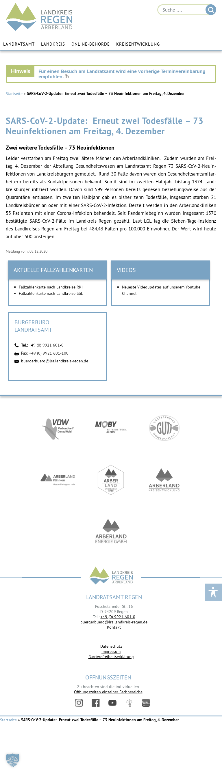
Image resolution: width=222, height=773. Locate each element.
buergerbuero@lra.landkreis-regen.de (54, 361)
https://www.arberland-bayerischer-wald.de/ (111, 480)
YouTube (112, 703)
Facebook (96, 703)
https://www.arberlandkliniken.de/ (57, 480)
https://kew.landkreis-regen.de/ (164, 480)
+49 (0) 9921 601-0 (46, 345)
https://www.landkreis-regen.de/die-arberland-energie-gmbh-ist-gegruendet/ (111, 532)
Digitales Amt (129, 703)
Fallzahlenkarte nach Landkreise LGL (51, 293)
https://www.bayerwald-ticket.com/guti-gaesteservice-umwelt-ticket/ (164, 428)
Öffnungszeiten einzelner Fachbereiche (108, 691)
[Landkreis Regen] (111, 576)
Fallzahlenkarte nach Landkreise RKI (51, 287)
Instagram (79, 703)
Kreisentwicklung (138, 44)
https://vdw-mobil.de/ (57, 428)
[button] (12, 760)
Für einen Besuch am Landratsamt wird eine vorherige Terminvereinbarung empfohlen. (122, 74)
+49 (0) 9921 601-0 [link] (118, 616)
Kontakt (114, 627)
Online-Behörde (90, 44)
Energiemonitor (146, 703)
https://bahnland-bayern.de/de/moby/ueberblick (111, 428)
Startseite (14, 93)
